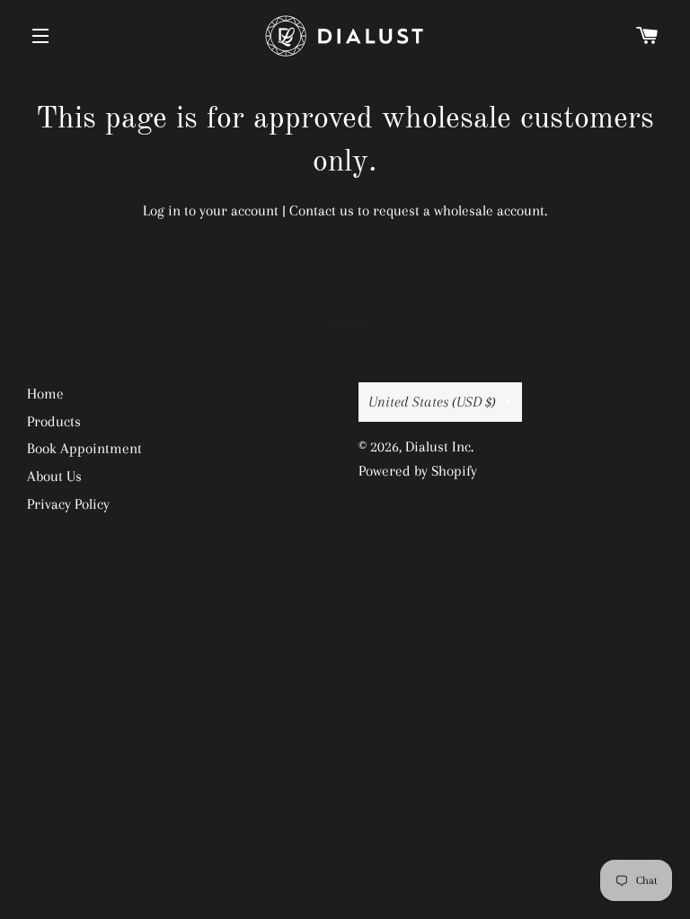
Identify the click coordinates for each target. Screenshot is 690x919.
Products (54, 421)
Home (45, 393)
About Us (54, 476)
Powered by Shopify (417, 470)
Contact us (321, 210)
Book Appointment (84, 448)
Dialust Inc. (439, 446)
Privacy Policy (68, 503)
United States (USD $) (432, 401)
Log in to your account (211, 210)
